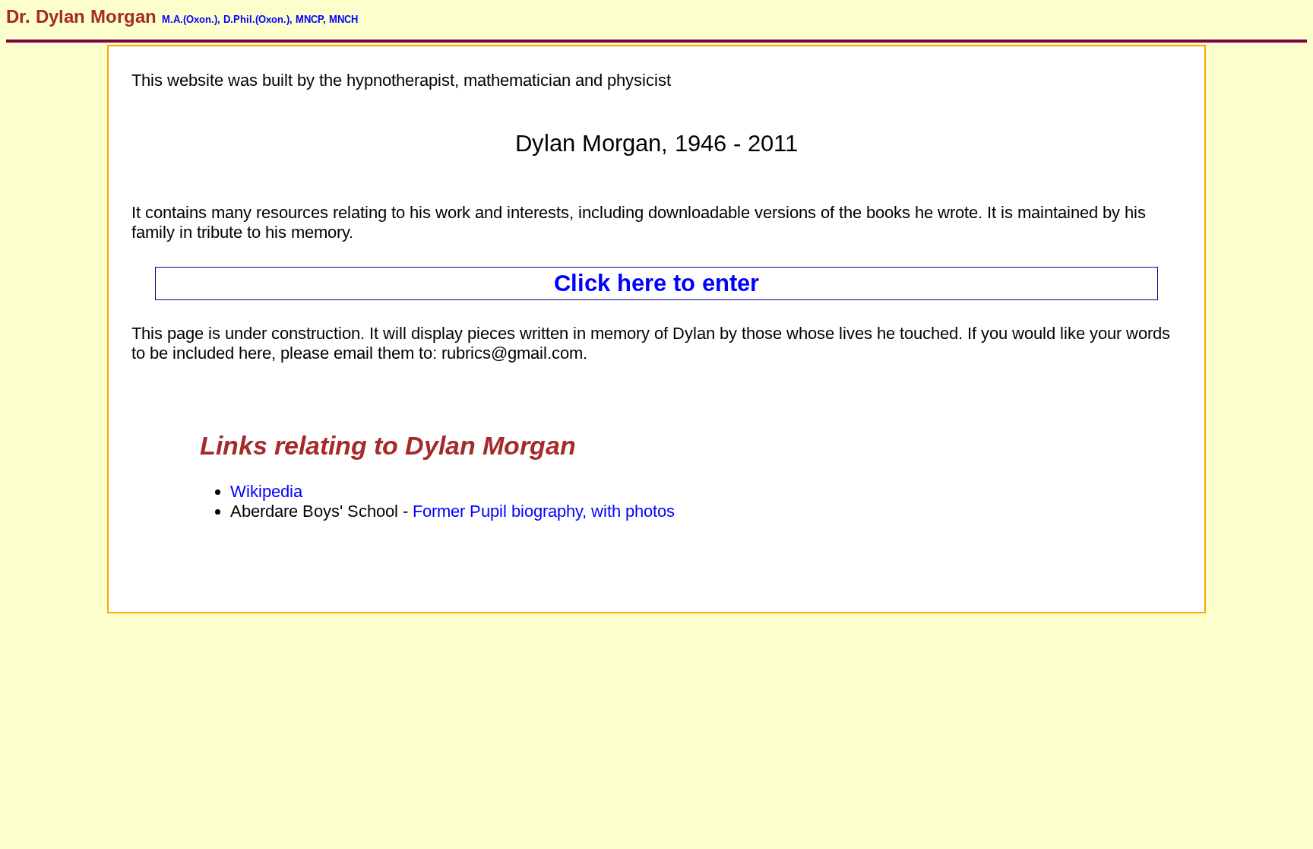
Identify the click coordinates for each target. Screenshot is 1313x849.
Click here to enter (656, 283)
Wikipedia (266, 491)
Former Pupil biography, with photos (544, 511)
